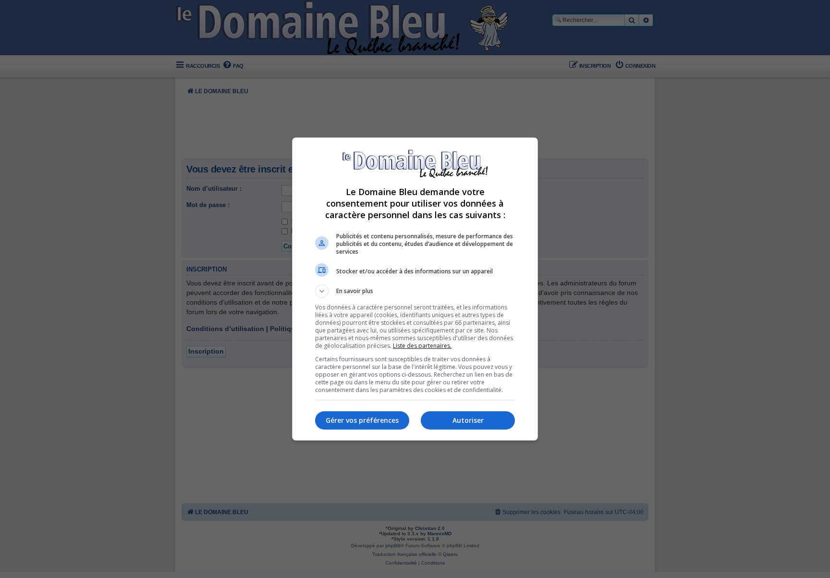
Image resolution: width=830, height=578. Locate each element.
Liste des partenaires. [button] (422, 346)
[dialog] (415, 289)
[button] (415, 291)
